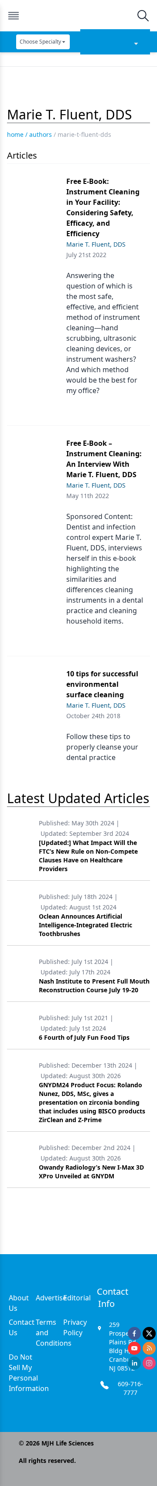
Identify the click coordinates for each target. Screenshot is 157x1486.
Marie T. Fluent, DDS (96, 244)
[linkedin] (134, 1363)
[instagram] (149, 1363)
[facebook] (134, 1333)
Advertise (51, 1298)
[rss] (149, 1348)
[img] (78, 15)
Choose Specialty (40, 41)
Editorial (77, 1298)
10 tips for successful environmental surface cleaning (102, 684)
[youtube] (134, 1348)
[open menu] (13, 15)
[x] (149, 1333)
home (15, 134)
